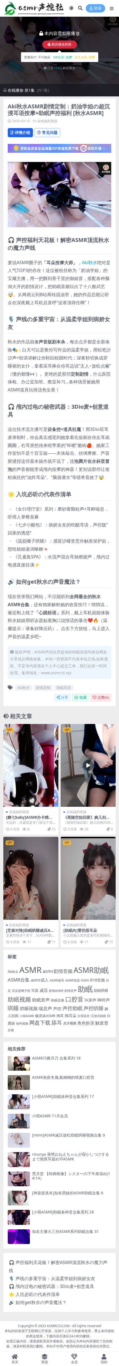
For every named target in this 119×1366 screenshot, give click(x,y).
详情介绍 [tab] (22, 132)
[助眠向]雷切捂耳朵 (80, 930)
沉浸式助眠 (98, 1016)
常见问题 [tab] (50, 132)
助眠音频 (57, 1000)
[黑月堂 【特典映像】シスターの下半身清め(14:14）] (19, 1179)
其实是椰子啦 (21, 990)
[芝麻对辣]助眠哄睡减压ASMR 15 (29, 933)
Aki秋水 (89, 262)
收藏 (83, 697)
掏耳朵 (70, 1015)
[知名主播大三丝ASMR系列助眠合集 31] (19, 1236)
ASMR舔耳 (57, 980)
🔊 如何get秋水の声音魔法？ (38, 1302)
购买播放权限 (61, 44)
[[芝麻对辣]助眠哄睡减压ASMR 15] (30, 878)
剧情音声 (70, 990)
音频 (11, 1030)
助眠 (85, 989)
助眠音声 (41, 1000)
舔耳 (56, 1022)
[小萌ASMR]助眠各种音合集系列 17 (63, 1096)
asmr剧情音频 (58, 971)
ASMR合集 (19, 980)
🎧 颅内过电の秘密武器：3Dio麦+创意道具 (51, 1286)
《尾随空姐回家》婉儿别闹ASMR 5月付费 (88, 820)
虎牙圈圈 (69, 1023)
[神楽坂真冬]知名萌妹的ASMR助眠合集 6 (67, 1192)
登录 (98, 8)
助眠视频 (19, 999)
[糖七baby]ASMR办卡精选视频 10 (29, 820)
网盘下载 (39, 1022)
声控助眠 (72, 1008)
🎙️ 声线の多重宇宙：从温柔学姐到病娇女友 (52, 1278)
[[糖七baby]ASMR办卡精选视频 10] (30, 765)
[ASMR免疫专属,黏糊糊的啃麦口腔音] (19, 1082)
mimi (85, 980)
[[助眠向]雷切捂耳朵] (88, 878)
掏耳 (60, 1015)
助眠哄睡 (101, 990)
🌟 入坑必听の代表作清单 (34, 1294)
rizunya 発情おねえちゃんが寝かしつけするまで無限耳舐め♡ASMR (70, 1157)
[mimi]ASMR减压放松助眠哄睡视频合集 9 (68, 1135)
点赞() (103, 697)
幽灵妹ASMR (45, 1015)
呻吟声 (103, 1000)
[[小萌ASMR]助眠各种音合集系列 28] (19, 1217)
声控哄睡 (94, 1008)
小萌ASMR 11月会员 (50, 1115)
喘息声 (45, 1008)
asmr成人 (40, 980)
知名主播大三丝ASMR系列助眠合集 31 (65, 1231)
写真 (34, 990)
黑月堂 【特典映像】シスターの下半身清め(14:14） (71, 1176)
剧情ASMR (56, 990)
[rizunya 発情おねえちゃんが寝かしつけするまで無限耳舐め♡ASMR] (19, 1159)
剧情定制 (43, 687)
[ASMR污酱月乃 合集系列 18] (19, 1063)
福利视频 (22, 1023)
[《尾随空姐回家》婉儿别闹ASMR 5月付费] (88, 765)
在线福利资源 (47, 121)
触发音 (101, 1023)
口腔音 (74, 999)
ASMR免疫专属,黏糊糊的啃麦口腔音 (63, 1077)
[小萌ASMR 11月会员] (19, 1121)
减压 (44, 990)
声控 (57, 1009)
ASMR (30, 969)
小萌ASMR (27, 1016)
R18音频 (97, 980)
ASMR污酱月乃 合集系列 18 (56, 1058)
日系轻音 (83, 1016)
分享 (64, 697)
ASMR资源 (72, 980)
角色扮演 (85, 1023)
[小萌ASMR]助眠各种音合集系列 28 (63, 1212)
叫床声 (90, 1000)
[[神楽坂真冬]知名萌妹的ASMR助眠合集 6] (19, 1198)
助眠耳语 (63, 687)
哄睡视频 (29, 1008)
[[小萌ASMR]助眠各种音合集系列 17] (19, 1101)
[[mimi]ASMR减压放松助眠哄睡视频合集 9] (19, 1140)
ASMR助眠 (91, 970)
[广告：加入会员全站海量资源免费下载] (59, 150)
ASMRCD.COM (58, 1325)
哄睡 (13, 1008)
